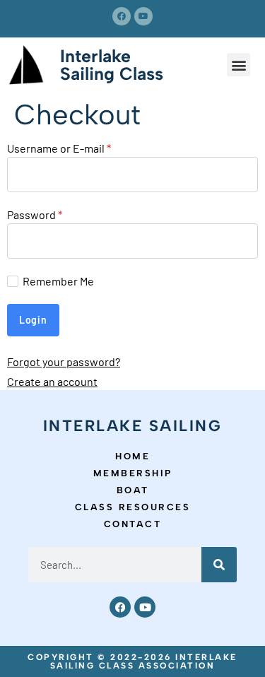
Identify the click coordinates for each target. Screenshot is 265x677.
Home (132, 456)
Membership (132, 473)
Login (33, 320)
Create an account (52, 381)
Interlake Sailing (133, 425)
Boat (133, 490)
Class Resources (133, 507)
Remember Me (58, 281)
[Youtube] (143, 16)
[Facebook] (121, 16)
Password (34, 214)
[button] (238, 64)
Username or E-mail (59, 148)
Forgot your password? (63, 361)
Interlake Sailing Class (111, 64)
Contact (133, 524)
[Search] (219, 564)
